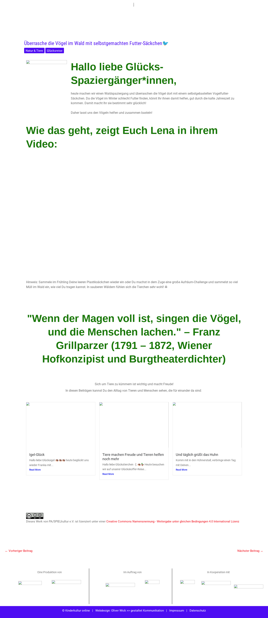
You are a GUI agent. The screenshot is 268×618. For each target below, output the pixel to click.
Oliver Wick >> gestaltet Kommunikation (137, 610)
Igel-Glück (37, 454)
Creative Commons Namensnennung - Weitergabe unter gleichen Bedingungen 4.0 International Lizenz (172, 521)
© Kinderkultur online (76, 610)
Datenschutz (198, 610)
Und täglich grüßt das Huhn (197, 454)
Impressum (176, 610)
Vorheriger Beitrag (18, 551)
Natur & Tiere (34, 50)
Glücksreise (54, 50)
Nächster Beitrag (250, 551)
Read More (35, 469)
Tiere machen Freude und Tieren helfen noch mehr (133, 456)
